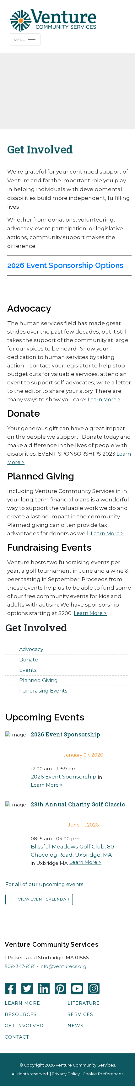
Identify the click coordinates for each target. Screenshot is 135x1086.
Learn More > (104, 400)
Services (80, 1014)
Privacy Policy (66, 1074)
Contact (17, 1037)
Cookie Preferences (103, 1074)
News (76, 1026)
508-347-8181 (20, 966)
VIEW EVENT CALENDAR (43, 899)
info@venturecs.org (63, 966)
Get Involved (24, 1026)
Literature (84, 1003)
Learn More (22, 1003)
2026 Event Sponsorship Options (65, 265)
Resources (21, 1014)
